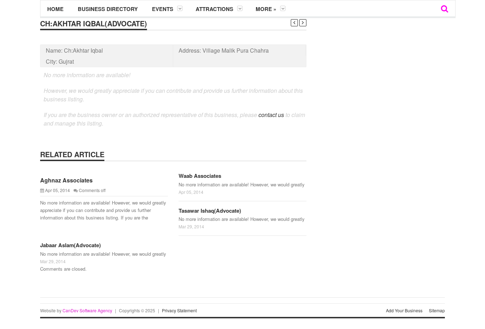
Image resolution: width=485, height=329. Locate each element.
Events (162, 9)
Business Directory (108, 9)
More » (266, 9)
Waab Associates (200, 176)
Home (55, 9)
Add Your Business (404, 310)
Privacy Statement (179, 310)
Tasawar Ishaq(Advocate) (210, 210)
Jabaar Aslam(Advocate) (70, 245)
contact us (271, 115)
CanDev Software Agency (87, 310)
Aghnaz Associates (66, 180)
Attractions (214, 9)
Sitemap (437, 310)
